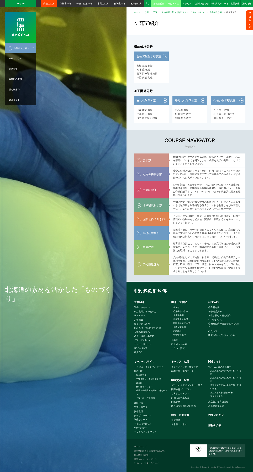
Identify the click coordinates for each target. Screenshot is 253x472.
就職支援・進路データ (182, 371)
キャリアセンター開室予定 (184, 366)
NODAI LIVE (140, 348)
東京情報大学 (216, 396)
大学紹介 (139, 302)
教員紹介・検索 (179, 344)
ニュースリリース (143, 344)
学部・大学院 (151, 12)
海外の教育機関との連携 (183, 405)
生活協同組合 (140, 427)
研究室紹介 (14, 89)
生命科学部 (178, 315)
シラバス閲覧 (178, 348)
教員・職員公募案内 (144, 336)
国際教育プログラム (181, 389)
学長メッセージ (142, 307)
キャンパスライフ (144, 361)
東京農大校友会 (216, 405)
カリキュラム (15, 58)
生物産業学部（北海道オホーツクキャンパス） (183, 12)
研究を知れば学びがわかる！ (222, 335)
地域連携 (175, 420)
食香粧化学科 (215, 12)
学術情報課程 (179, 335)
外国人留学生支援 (180, 397)
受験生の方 (49, 3)
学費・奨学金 (140, 407)
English (21, 3)
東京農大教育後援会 (218, 401)
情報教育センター (144, 387)
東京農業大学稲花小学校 (221, 392)
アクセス (187, 3)
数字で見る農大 (142, 323)
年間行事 (138, 403)
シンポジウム (215, 319)
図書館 (139, 383)
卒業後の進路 (15, 79)
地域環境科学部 (180, 319)
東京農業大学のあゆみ (145, 311)
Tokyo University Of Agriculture (215, 467)
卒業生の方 (103, 3)
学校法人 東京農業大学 (219, 366)
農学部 (176, 307)
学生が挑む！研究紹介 (219, 315)
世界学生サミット (180, 393)
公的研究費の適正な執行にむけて (224, 325)
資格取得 (13, 68)
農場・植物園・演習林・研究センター (151, 392)
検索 (147, 3)
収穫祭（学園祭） (143, 423)
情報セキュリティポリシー (146, 459)
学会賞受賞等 (215, 311)
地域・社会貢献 (180, 415)
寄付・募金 (173, 3)
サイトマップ (140, 446)
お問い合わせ (202, 3)
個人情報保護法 (141, 455)
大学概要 (138, 319)
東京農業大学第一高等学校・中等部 (225, 372)
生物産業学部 (179, 327)
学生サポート (140, 419)
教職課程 (177, 331)
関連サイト (14, 100)
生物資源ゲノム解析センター (149, 379)
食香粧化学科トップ (24, 48)
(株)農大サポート (220, 3)
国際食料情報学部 (181, 323)
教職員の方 (136, 3)
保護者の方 (65, 3)
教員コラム (213, 331)
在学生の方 (119, 3)
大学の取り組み (142, 332)
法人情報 (246, 3)
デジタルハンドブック (145, 431)
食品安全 (235, 3)
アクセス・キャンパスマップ (148, 366)
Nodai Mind (140, 315)
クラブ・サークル (143, 415)
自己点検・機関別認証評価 (147, 327)
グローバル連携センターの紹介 (187, 385)
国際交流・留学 (180, 380)
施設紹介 (138, 371)
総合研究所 (213, 307)
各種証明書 (158, 3)
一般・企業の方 (84, 3)
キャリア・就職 (180, 361)
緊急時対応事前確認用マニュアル (149, 450)
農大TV (138, 352)
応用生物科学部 (180, 311)
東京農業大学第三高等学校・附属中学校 (225, 387)
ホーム (137, 12)
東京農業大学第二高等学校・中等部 (225, 379)
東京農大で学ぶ (179, 424)
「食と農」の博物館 (145, 398)
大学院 (174, 340)
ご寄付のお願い (142, 340)
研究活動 (213, 302)
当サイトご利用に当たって (146, 463)
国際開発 (175, 401)
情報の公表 (214, 425)
